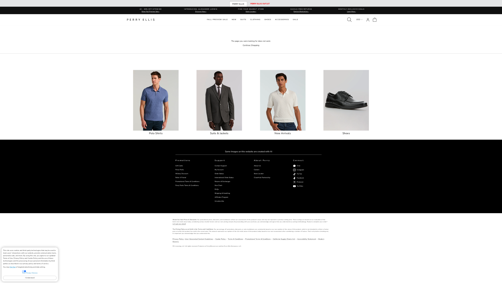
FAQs (217, 189)
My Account (219, 170)
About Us (257, 166)
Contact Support (221, 166)
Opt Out (13, 267)
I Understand (30, 278)
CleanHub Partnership (262, 177)
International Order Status (224, 177)
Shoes (267, 19)
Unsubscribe (219, 201)
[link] (374, 19)
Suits (243, 19)
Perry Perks (179, 170)
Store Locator (259, 174)
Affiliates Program (221, 197)
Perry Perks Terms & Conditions (187, 185)
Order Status (219, 174)
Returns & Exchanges (222, 181)
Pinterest (300, 182)
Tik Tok (299, 174)
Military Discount (181, 174)
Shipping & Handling (222, 193)
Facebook (300, 178)
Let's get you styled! (179, 224)
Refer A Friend (180, 177)
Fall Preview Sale (217, 19)
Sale (295, 19)
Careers (256, 170)
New (234, 19)
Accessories (282, 19)
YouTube (300, 186)
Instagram (300, 170)
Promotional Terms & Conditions (187, 181)
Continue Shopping (251, 45)
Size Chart (218, 185)
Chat (298, 166)
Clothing (255, 19)
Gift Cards (179, 166)
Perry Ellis (238, 4)
